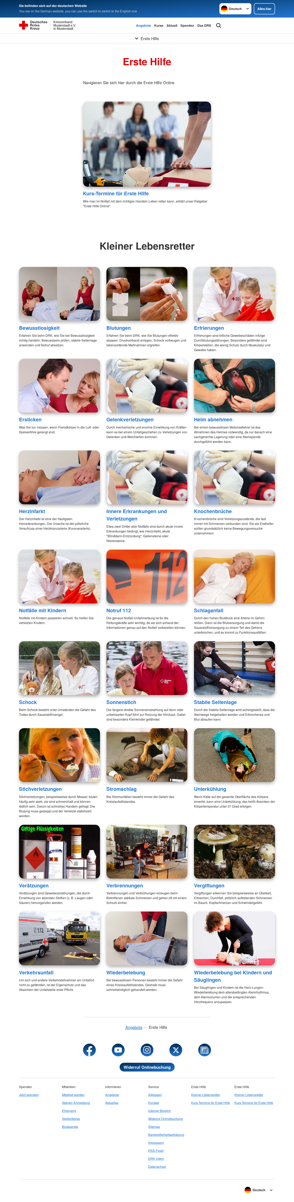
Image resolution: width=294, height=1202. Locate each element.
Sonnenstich (121, 702)
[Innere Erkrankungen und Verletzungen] (146, 477)
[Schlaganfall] (234, 576)
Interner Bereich (159, 1110)
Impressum (156, 1142)
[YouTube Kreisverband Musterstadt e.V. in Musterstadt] (118, 1050)
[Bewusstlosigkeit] (59, 294)
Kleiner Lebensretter (205, 1094)
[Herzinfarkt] (59, 477)
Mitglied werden (73, 1094)
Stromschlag (121, 788)
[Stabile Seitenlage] (234, 668)
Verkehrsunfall (36, 972)
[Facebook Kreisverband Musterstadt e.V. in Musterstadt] (89, 1050)
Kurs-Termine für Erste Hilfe (116, 193)
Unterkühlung (210, 788)
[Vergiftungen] (234, 852)
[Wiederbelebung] (146, 938)
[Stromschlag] (146, 755)
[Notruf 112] (146, 576)
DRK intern (156, 1158)
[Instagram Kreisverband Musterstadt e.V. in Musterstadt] (147, 1050)
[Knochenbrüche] (234, 477)
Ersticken (30, 419)
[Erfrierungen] (234, 294)
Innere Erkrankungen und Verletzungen (136, 515)
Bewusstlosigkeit (39, 327)
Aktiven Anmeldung (76, 1102)
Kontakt (153, 1102)
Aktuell (172, 25)
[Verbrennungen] (146, 852)
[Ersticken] (59, 386)
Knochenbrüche (213, 511)
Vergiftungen (209, 885)
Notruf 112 (118, 610)
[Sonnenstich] (146, 668)
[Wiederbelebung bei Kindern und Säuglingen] (234, 938)
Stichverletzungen (40, 788)
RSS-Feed (155, 1150)
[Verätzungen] (59, 852)
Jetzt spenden (29, 1094)
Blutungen (118, 327)
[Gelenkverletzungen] (146, 386)
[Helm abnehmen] (234, 386)
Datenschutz (157, 1166)
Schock (28, 702)
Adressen (155, 1094)
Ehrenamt (69, 1110)
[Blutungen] (146, 294)
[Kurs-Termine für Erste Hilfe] (147, 144)
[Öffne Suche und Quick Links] (218, 25)
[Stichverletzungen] (59, 755)
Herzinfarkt (32, 511)
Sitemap (154, 1126)
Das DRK (204, 25)
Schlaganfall (208, 610)
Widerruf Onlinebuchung (147, 1067)
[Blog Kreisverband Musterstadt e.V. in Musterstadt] (204, 1050)
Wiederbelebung (125, 972)
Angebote (143, 25)
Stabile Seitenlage (215, 702)
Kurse (158, 25)
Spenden (187, 25)
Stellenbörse (71, 1118)
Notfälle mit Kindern (42, 610)
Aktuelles (111, 1102)
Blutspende (70, 1126)
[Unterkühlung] (234, 755)
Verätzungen (34, 885)
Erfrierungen (209, 327)
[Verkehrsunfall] (59, 938)
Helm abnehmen (213, 419)
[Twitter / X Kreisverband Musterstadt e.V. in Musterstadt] (175, 1050)
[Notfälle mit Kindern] (59, 576)
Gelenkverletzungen (130, 419)
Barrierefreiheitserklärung (166, 1134)
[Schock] (59, 668)
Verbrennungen (124, 885)
